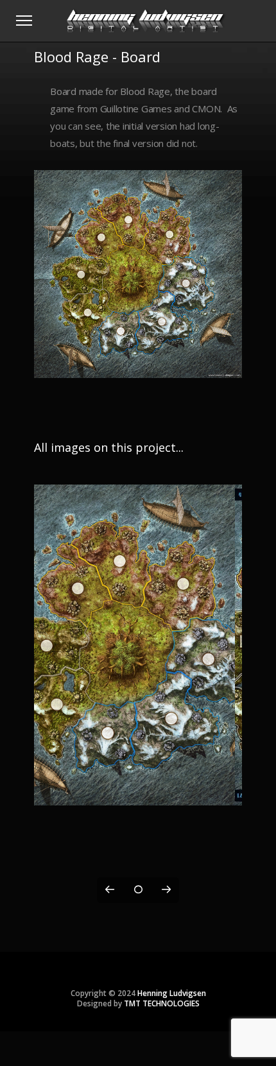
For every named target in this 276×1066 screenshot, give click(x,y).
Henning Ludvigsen (171, 993)
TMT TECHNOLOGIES (162, 1003)
